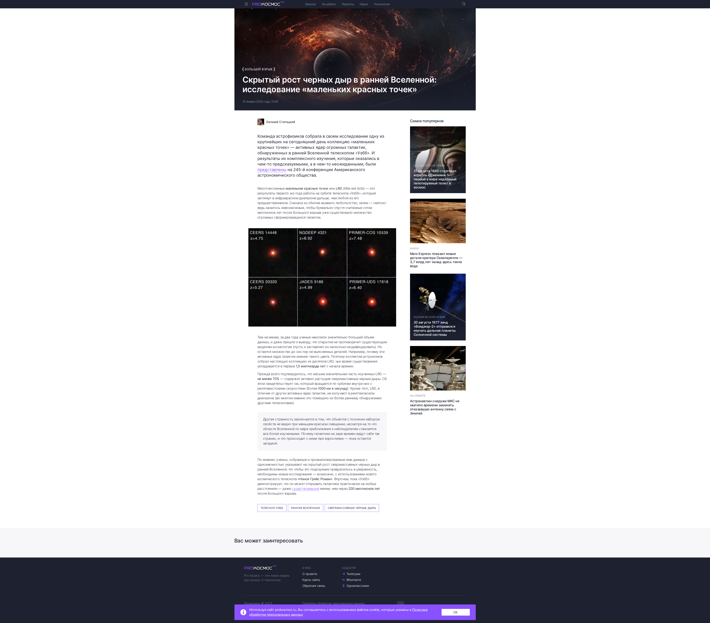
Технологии (382, 4)
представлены (271, 169)
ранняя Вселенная (305, 507)
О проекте (309, 574)
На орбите (329, 4)
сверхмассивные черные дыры (352, 507)
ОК (455, 612)
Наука (364, 4)
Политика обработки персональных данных (333, 603)
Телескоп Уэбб (272, 507)
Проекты (348, 4)
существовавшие (305, 489)
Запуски (310, 4)
